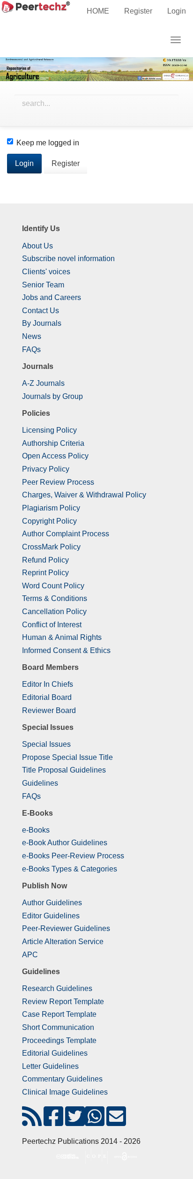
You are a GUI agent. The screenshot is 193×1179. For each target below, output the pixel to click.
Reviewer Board (49, 710)
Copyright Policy (49, 521)
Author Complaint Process (65, 534)
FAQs (31, 349)
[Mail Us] (116, 1122)
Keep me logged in (47, 143)
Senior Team (43, 285)
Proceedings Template (59, 1040)
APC (30, 955)
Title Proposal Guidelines (64, 770)
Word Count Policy (53, 586)
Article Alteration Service (63, 942)
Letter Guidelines (50, 1066)
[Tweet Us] (75, 1122)
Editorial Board (47, 697)
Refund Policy (45, 560)
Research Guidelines (57, 988)
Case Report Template (59, 1014)
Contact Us (40, 311)
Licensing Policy (49, 430)
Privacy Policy (45, 469)
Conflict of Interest (52, 625)
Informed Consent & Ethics (66, 650)
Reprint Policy (45, 573)
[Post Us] (32, 1122)
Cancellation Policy (54, 612)
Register (138, 11)
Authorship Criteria (53, 443)
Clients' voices (46, 272)
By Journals (41, 323)
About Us (37, 246)
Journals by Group (52, 396)
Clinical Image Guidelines (65, 1092)
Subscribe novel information (68, 259)
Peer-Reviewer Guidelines (66, 928)
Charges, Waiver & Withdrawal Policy (84, 495)
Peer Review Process (58, 482)
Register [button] (66, 163)
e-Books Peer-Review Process (73, 856)
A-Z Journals (43, 383)
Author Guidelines (52, 903)
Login (176, 11)
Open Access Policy (55, 456)
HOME (98, 11)
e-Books (36, 830)
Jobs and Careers (51, 297)
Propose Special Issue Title (67, 757)
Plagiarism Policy (51, 508)
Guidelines (40, 783)
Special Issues (46, 744)
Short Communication (58, 1027)
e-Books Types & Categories (69, 869)
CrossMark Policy (51, 547)
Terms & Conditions (54, 598)
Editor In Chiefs (47, 684)
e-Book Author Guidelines (64, 843)
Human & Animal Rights (62, 637)
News (31, 336)
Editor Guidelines (51, 916)
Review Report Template (63, 1002)
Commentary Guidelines (62, 1079)
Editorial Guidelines (55, 1053)
